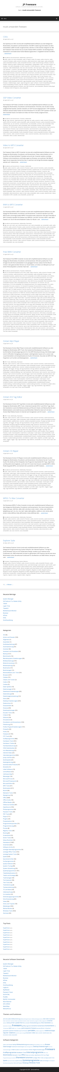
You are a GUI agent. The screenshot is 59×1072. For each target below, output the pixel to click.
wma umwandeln (24, 88)
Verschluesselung (8, 899)
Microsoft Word (8, 783)
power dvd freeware (37, 81)
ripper (18, 83)
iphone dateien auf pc (26, 566)
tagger (29, 385)
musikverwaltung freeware (19, 384)
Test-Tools (6, 882)
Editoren (5, 717)
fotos (40, 1023)
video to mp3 (23, 193)
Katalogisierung (8, 762)
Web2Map (6, 1006)
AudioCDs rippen (12, 64)
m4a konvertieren (38, 233)
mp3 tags (51, 375)
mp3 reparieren (20, 375)
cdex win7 (52, 68)
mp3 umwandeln (43, 129)
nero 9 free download (44, 316)
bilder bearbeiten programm (33, 1020)
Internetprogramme (9, 755)
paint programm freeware (28, 1028)
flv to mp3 (49, 174)
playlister (5, 385)
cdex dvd (22, 68)
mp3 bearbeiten (27, 372)
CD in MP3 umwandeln (13, 66)
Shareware (29, 223)
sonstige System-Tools (10, 854)
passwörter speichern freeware (11, 1030)
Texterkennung (7, 885)
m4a (24, 232)
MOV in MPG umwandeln (47, 302)
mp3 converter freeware (33, 74)
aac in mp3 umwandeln (34, 225)
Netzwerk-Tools (8, 793)
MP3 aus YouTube (34, 183)
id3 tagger (11, 369)
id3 (52, 367)
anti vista (5, 1019)
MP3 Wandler (41, 78)
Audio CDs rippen (35, 59)
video (37, 189)
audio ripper (41, 61)
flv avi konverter (33, 282)
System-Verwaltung (9, 868)
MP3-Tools (7, 362)
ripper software (34, 83)
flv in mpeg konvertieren (28, 284)
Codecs (5, 682)
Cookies (5, 684)
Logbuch (5, 987)
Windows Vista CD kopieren (12, 88)
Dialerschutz (7, 703)
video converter (7, 134)
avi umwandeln (32, 124)
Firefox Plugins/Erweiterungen (12, 727)
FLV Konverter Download (27, 286)
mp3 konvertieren (25, 76)
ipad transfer (49, 565)
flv (32, 174)
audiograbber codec (38, 64)
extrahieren (12, 173)
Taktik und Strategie (9, 875)
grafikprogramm (26, 1026)
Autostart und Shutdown (10, 651)
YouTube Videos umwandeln (10, 331)
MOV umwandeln (37, 304)
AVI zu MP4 (24, 279)
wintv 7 (50, 326)
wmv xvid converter (41, 328)
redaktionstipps (12, 83)
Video (5, 901)
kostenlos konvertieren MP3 (42, 73)
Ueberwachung (7, 892)
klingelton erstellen (36, 570)
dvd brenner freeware (16, 71)
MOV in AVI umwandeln (19, 301)
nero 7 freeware (17, 1028)
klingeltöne (15, 571)
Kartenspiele (7, 760)
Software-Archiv (8, 847)
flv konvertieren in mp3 (40, 174)
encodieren (6, 281)
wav (25, 86)
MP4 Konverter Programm (27, 311)
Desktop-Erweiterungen (10, 701)
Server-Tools (7, 838)
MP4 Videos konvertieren (33, 313)
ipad (16, 565)
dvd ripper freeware (28, 71)
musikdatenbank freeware (43, 382)
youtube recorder (35, 329)
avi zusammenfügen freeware (33, 171)
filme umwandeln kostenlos (15, 174)
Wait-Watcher (7, 1001)
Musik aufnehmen (11, 79)
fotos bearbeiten (46, 1023)
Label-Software (7, 769)
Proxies (5, 828)
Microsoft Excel (7, 779)
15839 (5, 603)
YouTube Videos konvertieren (47, 329)
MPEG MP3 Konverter (25, 314)
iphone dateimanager (38, 566)
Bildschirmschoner (8, 663)
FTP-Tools (6, 736)
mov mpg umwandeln (19, 304)
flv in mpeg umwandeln (41, 284)
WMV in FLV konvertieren (17, 328)
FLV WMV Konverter (16, 289)
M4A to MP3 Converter (13, 204)
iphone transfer (16, 568)
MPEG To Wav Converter (13, 498)
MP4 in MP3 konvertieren (21, 237)
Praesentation (7, 821)
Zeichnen (6, 913)
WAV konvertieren (34, 326)
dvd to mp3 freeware (39, 71)
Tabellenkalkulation (9, 873)
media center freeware (9, 74)
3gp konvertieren (19, 120)
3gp (5, 120)
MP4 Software (13, 313)
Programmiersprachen (10, 823)
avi (11, 124)
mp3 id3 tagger (26, 374)
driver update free (16, 1023)
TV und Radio (7, 889)
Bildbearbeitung (8, 661)
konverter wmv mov (43, 292)
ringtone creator (12, 575)
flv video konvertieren (47, 287)
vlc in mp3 (12, 387)
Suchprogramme (8, 861)
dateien (4, 1022)
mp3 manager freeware (21, 308)
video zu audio (13, 135)
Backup (5, 654)
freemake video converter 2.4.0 (19, 178)
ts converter (18, 189)
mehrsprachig (7, 774)
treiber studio (35, 318)
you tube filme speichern (9, 329)
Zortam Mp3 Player (11, 341)
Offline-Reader (7, 802)
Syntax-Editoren (23, 561)
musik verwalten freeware (44, 434)
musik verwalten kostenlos (20, 382)
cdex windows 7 (7, 69)
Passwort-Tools (7, 812)
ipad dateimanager (33, 565)
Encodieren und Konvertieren (11, 57)
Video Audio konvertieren (45, 189)
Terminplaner (7, 880)
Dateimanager (7, 689)
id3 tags (17, 369)
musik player (36, 379)
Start (19, 10)
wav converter (19, 326)
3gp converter (10, 120)
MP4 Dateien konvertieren (21, 309)
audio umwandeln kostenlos (25, 62)
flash (24, 174)
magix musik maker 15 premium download (25, 297)
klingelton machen (7, 571)
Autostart (6, 649)
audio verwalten (7, 367)
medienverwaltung (15, 372)
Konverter (6, 767)
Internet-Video (7, 753)
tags (32, 385)
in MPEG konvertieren (38, 291)
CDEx (5, 36)
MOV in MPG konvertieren (34, 302)
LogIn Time (6, 606)
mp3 (16, 74)
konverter (17, 73)
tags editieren (46, 385)
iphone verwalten (25, 568)
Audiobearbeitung (8, 644)
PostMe (5, 997)
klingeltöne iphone (34, 571)
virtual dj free (44, 324)
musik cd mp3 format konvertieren (25, 79)
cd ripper (42, 66)
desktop (9, 1023)
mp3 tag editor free (29, 375)
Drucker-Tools (7, 713)
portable (10, 385)
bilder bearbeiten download (9, 1020)
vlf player (50, 324)
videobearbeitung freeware (43, 84)
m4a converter (29, 232)
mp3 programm (11, 375)
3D (4, 635)
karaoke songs (29, 370)
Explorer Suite (9, 540)
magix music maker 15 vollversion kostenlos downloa (29, 296)
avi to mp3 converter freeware (18, 171)
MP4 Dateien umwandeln (35, 309)
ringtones (28, 575)
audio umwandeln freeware (10, 62)
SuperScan (6, 928)
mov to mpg (29, 304)
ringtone (5, 575)
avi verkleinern (17, 279)
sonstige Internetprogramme (12, 849)
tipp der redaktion (24, 84)
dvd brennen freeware (42, 69)
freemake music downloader (36, 176)
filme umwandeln (23, 125)
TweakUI (5, 608)
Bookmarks (6, 668)
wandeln (15, 194)
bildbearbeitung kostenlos (37, 1018)
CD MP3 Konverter (35, 66)
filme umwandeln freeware (34, 125)
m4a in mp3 (37, 232)
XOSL (4, 618)
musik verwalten (43, 380)
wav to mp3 (18, 387)
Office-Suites (7, 800)
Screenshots (6, 835)
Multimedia (23, 57)
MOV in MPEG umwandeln (20, 302)
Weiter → (10, 584)
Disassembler (7, 705)
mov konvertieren (42, 127)
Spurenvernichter (8, 859)
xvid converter (50, 328)
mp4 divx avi (45, 309)
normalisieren (44, 384)
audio (5, 59)
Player (5, 816)
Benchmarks (7, 656)
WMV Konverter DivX (29, 328)
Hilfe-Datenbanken (9, 748)
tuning (23, 1032)
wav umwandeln (39, 86)
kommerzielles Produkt (10, 764)
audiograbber (28, 64)
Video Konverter (49, 321)
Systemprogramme (9, 871)
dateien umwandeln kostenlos (32, 367)
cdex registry (46, 68)
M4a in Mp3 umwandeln (19, 233)
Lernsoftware (7, 771)
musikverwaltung (7, 384)
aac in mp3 (12, 225)
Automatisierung (8, 647)
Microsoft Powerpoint (9, 781)
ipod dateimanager (49, 568)
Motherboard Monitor (10, 611)
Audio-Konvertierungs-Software (40, 62)
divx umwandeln (47, 124)
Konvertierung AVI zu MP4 (28, 294)
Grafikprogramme (8, 738)
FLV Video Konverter (36, 287)
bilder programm (43, 1020)
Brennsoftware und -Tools (11, 672)
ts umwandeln (25, 189)
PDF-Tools (6, 814)
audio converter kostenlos (20, 61)
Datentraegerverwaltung (10, 696)
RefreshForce (7, 1009)
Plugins (5, 819)
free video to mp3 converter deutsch (18, 176)
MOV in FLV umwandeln (45, 301)
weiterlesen (7, 53)
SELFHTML (6, 994)
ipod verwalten (22, 570)
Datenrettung (7, 694)
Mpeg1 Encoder (36, 314)
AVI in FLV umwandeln (28, 276)
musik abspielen (21, 379)
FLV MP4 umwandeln (19, 287)
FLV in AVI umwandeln (15, 284)
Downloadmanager (9, 710)
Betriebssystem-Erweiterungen (12, 658)
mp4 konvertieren (33, 130)
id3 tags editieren (34, 369)
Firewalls (6, 729)
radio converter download (25, 318)
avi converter (16, 124)
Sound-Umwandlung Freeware (11, 84)
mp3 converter (22, 74)
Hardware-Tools (8, 741)
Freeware (22, 118)
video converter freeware (18, 134)
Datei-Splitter (7, 687)
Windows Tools (7, 911)
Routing (5, 833)
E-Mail (5, 715)
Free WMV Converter (12, 251)
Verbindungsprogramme (10, 897)
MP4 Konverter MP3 (33, 237)
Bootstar (5, 613)
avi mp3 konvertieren (25, 277)
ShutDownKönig (8, 620)
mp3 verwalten (44, 377)
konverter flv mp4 (7, 292)
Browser (5, 675)
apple (5, 563)
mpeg (4, 188)
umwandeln (32, 84)
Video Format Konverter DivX (16, 321)
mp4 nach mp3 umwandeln (45, 186)
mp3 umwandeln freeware (16, 78)
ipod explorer (6, 570)
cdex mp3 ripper (37, 68)
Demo (5, 698)
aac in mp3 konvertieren (22, 225)
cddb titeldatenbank (14, 68)
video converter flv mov (27, 319)
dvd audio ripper (32, 69)
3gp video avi (27, 120)
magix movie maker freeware (42, 294)
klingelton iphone (46, 570)
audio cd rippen (27, 59)
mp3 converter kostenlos (46, 74)
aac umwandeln (45, 225)
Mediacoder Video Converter (16, 299)
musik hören (29, 379)
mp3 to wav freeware (42, 76)
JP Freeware (29, 4)
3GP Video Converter (12, 97)
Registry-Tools (7, 830)
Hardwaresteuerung (9, 746)
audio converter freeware (47, 120)
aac (8, 225)
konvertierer (31, 73)
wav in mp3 (27, 326)
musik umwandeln (39, 79)
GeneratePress (35, 1069)
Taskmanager (7, 878)
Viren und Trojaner (9, 904)
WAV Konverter (30, 86)
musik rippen (43, 379)
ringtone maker (21, 575)
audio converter (45, 59)
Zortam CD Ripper (10, 451)
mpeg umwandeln (11, 188)
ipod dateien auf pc (38, 568)
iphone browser (17, 566)
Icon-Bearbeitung (8, 750)
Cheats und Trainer (9, 680)
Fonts (4, 731)
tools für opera (19, 1032)
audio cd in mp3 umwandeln (15, 59)
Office (5, 797)
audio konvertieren (32, 61)
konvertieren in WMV (8, 294)
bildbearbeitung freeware (26, 1018)
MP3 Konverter (17, 76)
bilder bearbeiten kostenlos (21, 1020)
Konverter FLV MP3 (50, 181)
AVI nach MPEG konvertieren (39, 277)
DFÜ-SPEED (6, 1004)
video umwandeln (31, 193)
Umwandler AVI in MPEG (46, 318)
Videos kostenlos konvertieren (18, 324)
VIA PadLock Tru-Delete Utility (12, 601)
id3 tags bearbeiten (25, 369)
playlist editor (51, 384)
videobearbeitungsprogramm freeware (13, 86)
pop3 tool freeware (23, 1030)
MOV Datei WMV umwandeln (44, 299)
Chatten (5, 677)
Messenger (6, 776)
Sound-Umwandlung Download (47, 83)
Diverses (5, 708)
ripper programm (25, 83)
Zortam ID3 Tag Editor (12, 397)
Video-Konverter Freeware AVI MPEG (32, 323)
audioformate (20, 64)
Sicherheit (6, 845)
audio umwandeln (49, 61)
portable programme (39, 1030)
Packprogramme (8, 809)
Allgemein (6, 639)
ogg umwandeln (27, 81)
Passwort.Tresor (8, 992)
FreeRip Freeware (49, 71)
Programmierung (14, 561)
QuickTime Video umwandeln (10, 318)
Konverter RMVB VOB (31, 292)
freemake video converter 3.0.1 (36, 178)
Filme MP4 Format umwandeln (35, 281)
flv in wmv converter (15, 286)
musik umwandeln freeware (26, 132)
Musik (5, 790)
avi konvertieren (24, 124)
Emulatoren (6, 720)
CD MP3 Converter (25, 66)
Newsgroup (6, 795)
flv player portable (45, 367)
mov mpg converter (8, 304)
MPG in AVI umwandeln (46, 314)
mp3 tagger (45, 375)
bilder (44, 1019)
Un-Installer (6, 894)
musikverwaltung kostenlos (33, 384)
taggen (25, 385)
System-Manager (8, 599)
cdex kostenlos (29, 68)
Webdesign (6, 906)
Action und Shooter (9, 637)
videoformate (21, 135)
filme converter (20, 173)
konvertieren (24, 73)
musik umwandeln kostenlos (15, 81)
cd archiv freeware (48, 64)
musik (4, 79)
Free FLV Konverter (13, 291)
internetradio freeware (9, 73)
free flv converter (26, 289)
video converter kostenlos (32, 134)
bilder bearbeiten (50, 1019)
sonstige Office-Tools (9, 852)
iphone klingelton (7, 568)
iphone (10, 566)
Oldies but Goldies (8, 805)
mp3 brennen (35, 372)
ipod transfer (14, 570)
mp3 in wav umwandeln (36, 374)
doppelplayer (47, 279)
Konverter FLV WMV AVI (19, 292)
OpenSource (29, 57)
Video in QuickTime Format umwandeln (34, 321)
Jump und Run (7, 757)
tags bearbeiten (38, 385)
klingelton (28, 570)
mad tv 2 (52, 73)
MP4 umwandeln (42, 130)
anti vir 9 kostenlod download (12, 272)
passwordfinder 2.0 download (44, 1028)
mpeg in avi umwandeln (14, 314)
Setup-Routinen (8, 840)
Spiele (5, 856)
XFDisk (5, 615)
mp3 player (47, 428)
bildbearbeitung (15, 1019)
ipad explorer (41, 565)
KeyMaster (6, 990)
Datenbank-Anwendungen (11, 691)
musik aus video (20, 188)
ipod (31, 568)
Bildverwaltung (7, 665)
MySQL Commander (9, 999)
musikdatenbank (32, 382)
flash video (28, 174)
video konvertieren (44, 134)
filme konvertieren (13, 125)
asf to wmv (23, 272)
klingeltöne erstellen (24, 571)
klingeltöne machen (45, 571)
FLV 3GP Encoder (13, 127)
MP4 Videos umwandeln (46, 313)
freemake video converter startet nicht (23, 181)
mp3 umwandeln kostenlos (30, 78)
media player (6, 372)
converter (14, 69)
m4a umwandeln (47, 233)
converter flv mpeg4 (38, 279)
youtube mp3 (30, 194)
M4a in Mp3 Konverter (46, 232)
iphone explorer (49, 566)
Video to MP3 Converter (13, 145)
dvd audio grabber (22, 69)
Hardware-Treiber (8, 743)
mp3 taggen (38, 375)
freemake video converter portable (36, 179)
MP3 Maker (34, 76)
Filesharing (6, 724)
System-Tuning (7, 866)
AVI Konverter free (15, 277)
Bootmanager (7, 670)
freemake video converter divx (19, 179)
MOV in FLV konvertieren (32, 301)
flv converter (41, 282)
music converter (49, 78)
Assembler (6, 642)
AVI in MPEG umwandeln (40, 276)
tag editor (19, 385)
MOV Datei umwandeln (30, 299)
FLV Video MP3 (7, 289)
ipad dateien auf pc (22, 565)
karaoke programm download (17, 370)
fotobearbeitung (34, 1023)
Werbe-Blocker (7, 908)
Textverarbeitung (8, 887)
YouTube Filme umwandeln (23, 329)
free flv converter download (39, 289)
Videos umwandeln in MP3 (33, 324)
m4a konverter (29, 233)
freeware (36, 181)
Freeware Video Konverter (25, 291)
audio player (6, 365)
